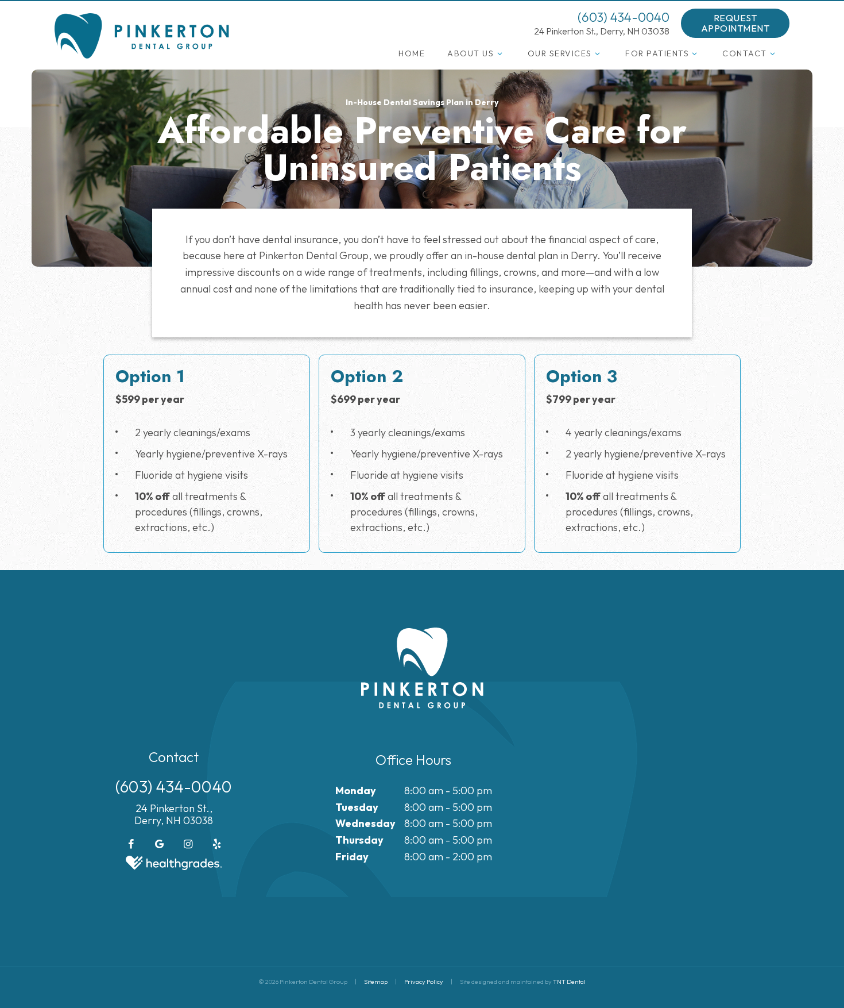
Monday (355, 790)
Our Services (560, 53)
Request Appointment (735, 23)
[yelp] (217, 844)
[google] (159, 844)
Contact (744, 53)
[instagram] (188, 844)
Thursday (359, 840)
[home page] (142, 36)
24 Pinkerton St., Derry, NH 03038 (601, 31)
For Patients (657, 53)
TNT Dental (569, 982)
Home (411, 53)
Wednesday (365, 823)
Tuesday (356, 807)
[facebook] (130, 844)
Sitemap (376, 982)
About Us (470, 53)
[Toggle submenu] (499, 53)
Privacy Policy (423, 982)
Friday (352, 856)
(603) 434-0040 (623, 17)
